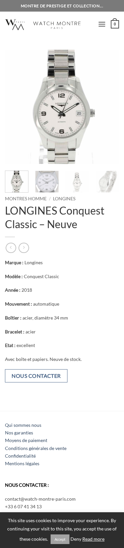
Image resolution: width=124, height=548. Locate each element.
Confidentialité (20, 456)
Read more (93, 539)
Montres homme (26, 198)
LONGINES (64, 198)
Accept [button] (60, 539)
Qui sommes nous (23, 425)
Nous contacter (36, 376)
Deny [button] (75, 539)
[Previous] (15, 106)
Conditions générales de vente (35, 448)
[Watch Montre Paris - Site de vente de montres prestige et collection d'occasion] (49, 24)
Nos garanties (19, 432)
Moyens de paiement (26, 440)
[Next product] (11, 248)
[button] (102, 24)
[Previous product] (24, 248)
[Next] (108, 106)
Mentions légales (22, 463)
